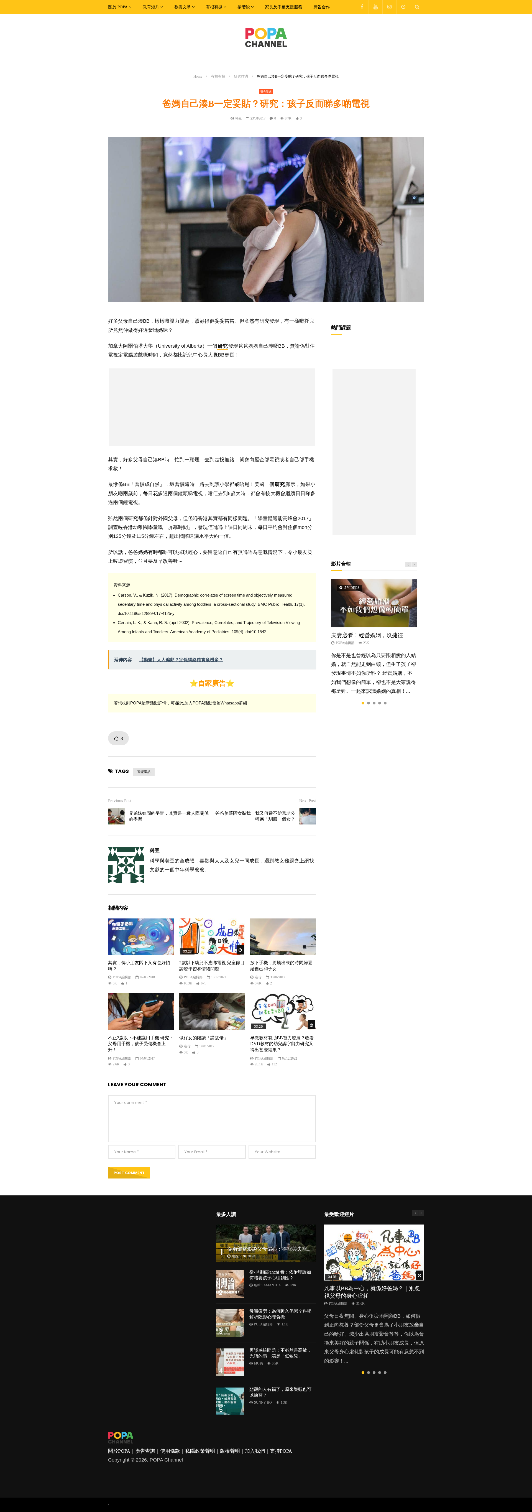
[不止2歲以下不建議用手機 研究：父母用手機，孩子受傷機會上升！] (141, 1011)
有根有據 (214, 7)
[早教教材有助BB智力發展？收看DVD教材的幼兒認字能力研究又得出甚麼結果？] (283, 1011)
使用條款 (170, 1451)
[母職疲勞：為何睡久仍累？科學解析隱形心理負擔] (230, 1323)
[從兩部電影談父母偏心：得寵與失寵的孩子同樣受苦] (266, 1243)
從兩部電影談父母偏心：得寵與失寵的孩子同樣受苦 (284, 1249)
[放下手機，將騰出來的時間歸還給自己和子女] (283, 936)
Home (197, 76)
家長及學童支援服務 (283, 7)
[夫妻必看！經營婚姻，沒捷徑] (374, 603)
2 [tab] (368, 703)
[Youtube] (375, 7)
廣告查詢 (145, 1451)
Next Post (307, 800)
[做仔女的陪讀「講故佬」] (212, 1011)
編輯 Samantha (267, 1285)
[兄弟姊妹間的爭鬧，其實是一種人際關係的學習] (116, 816)
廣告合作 (321, 7)
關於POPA (119, 1451)
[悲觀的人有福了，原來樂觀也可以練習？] (230, 1401)
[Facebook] (362, 7)
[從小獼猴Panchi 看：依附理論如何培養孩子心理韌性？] (230, 1284)
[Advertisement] (212, 407)
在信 (258, 977)
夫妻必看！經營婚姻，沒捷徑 (367, 635)
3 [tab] (374, 703)
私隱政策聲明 (200, 1451)
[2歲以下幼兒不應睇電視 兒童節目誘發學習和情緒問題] (212, 936)
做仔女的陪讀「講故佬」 (203, 1037)
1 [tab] (363, 703)
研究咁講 (241, 76)
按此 (179, 703)
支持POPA (281, 1451)
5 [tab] (385, 703)
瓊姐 (235, 1256)
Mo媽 (258, 1363)
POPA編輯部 (122, 977)
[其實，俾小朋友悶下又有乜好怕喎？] (141, 936)
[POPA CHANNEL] (266, 37)
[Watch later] (403, 7)
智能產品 (143, 772)
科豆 (238, 118)
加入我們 (255, 1451)
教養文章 (182, 7)
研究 (223, 346)
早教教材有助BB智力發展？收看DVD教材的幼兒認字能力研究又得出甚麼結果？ (282, 1043)
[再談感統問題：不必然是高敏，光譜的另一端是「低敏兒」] (230, 1362)
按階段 (243, 7)
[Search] (417, 7)
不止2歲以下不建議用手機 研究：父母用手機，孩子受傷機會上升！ (140, 1043)
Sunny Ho (263, 1402)
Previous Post (119, 800)
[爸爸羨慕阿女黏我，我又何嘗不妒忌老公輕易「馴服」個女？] (307, 816)
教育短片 (151, 7)
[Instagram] (389, 7)
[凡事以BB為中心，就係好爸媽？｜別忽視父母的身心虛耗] (374, 1253)
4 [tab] (379, 703)
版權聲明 (230, 1451)
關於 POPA (118, 7)
